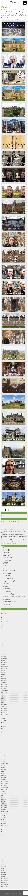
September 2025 (4, 621)
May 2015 (3, 868)
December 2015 (4, 854)
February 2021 (4, 728)
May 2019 (3, 771)
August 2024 (4, 646)
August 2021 (4, 716)
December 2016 (4, 829)
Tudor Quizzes (7, 894)
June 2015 (3, 866)
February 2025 (4, 634)
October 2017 (4, 809)
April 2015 (3, 870)
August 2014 (4, 886)
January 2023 (4, 682)
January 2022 (4, 706)
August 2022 (4, 692)
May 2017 (3, 819)
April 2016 (3, 846)
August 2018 (4, 789)
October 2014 (4, 882)
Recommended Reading (10, 580)
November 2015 (4, 856)
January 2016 (4, 852)
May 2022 (3, 698)
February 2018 (4, 801)
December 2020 (4, 732)
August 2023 (4, 668)
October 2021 (4, 712)
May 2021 (3, 722)
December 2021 (4, 708)
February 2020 (4, 753)
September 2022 (4, 690)
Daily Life (6, 572)
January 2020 (4, 755)
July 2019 (3, 767)
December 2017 (4, 805)
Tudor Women (7, 602)
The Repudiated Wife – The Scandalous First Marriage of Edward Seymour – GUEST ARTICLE (13, 522)
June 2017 (3, 817)
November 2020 (4, 735)
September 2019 (4, 763)
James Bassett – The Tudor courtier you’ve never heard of (13, 534)
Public (4, 563)
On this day (5, 560)
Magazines (5, 555)
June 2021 (3, 720)
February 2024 (4, 658)
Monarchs (7, 589)
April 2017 (3, 821)
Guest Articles (6, 554)
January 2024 (4, 660)
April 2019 (3, 773)
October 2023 (4, 664)
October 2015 (4, 858)
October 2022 (4, 688)
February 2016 (4, 850)
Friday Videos (6, 552)
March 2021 (3, 726)
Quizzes (4, 565)
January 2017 (4, 827)
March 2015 (3, 872)
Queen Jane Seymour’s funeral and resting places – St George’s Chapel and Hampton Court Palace (12, 540)
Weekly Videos (21, 893)
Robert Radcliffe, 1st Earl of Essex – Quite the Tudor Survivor (14, 529)
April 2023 (3, 676)
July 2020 (3, 743)
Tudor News (6, 893)
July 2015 (3, 864)
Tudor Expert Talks (14, 894)
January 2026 (4, 615)
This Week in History (7, 581)
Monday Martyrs (6, 557)
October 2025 (4, 619)
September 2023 (4, 666)
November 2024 (4, 640)
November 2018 (4, 783)
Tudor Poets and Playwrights (10, 601)
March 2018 (3, 799)
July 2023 (3, 670)
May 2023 (3, 674)
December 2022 (4, 684)
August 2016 (4, 837)
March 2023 (3, 678)
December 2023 (4, 662)
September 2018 (4, 787)
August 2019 (4, 765)
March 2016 (3, 848)
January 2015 (4, 876)
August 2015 (4, 862)
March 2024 (3, 656)
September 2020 (4, 739)
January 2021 (4, 730)
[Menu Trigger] (25, 3)
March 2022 (3, 702)
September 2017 (4, 811)
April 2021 (3, 724)
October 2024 (4, 642)
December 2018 (4, 781)
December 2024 (4, 638)
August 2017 (4, 813)
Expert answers (8, 575)
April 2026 (3, 611)
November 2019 (4, 759)
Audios (6, 568)
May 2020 (3, 747)
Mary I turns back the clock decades (8, 543)
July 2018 (3, 791)
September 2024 (4, 644)
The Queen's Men (8, 594)
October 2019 (4, 761)
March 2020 (3, 751)
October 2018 (4, 785)
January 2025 (4, 636)
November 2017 (4, 807)
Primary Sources (8, 578)
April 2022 (3, 700)
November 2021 (4, 710)
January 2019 (4, 779)
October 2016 (4, 833)
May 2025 (3, 627)
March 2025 (3, 632)
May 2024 (3, 652)
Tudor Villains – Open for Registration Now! (10, 527)
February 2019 (4, 777)
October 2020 (4, 737)
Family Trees (7, 576)
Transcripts (5, 583)
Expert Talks (5, 549)
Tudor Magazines (13, 893)
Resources (5, 567)
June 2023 (3, 672)
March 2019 (3, 775)
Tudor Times (5, 604)
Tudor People (6, 585)
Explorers (7, 586)
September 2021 (4, 714)
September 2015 (4, 860)
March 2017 (3, 823)
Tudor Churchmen (8, 598)
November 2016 (4, 831)
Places (4, 562)
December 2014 (4, 878)
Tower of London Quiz (5, 515)
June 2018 (3, 793)
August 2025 (4, 623)
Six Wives (7, 591)
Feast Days (5, 550)
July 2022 (3, 694)
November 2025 (4, 617)
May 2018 (3, 795)
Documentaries (8, 573)
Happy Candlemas (5, 525)
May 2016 (3, 844)
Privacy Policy (22, 894)
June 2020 (3, 745)
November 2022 (4, 686)
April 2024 (3, 654)
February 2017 (4, 825)
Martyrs (6, 588)
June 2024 (3, 650)
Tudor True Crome (7, 606)
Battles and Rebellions (9, 570)
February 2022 (4, 704)
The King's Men (8, 593)
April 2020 (3, 749)
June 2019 (3, 769)
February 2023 (4, 680)
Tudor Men (7, 599)
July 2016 (3, 840)
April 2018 (3, 797)
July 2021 (3, 718)
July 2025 (3, 625)
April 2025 (3, 630)
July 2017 (3, 815)
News (4, 559)
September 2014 (4, 884)
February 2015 (4, 874)
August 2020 (4, 741)
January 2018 (4, 803)
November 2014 (4, 880)
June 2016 (3, 842)
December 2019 (4, 757)
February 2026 (4, 613)
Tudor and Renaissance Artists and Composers (14, 596)
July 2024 (3, 648)
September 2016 (4, 835)
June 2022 (3, 696)
